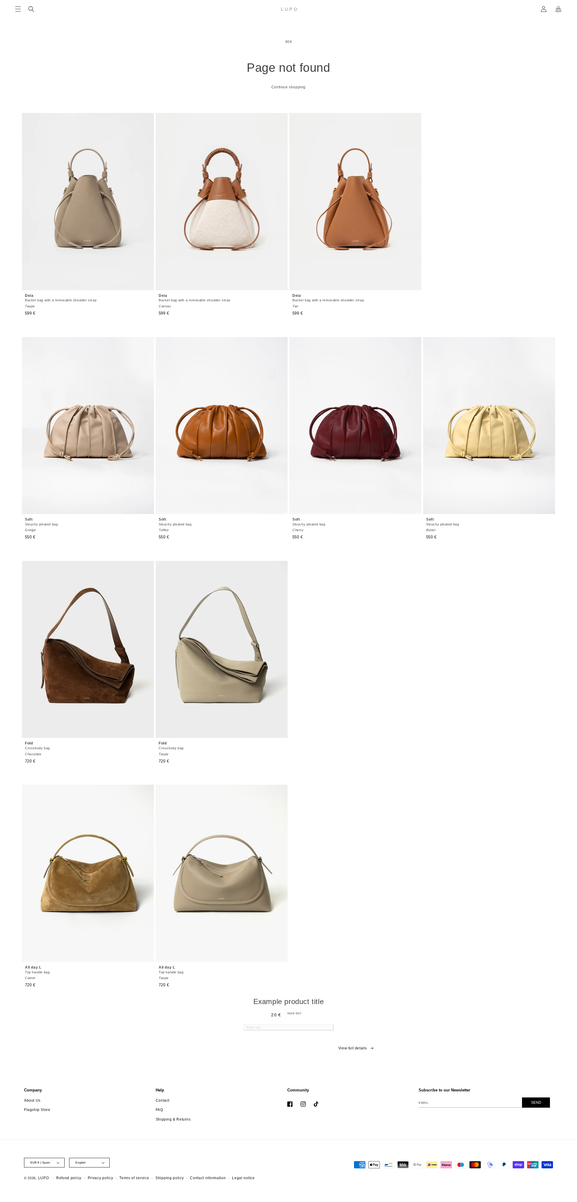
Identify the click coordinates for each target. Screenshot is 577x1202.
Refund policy (68, 1178)
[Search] (31, 9)
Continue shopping (288, 87)
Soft (41, 524)
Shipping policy (169, 1178)
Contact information (208, 1178)
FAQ (159, 1110)
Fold (37, 748)
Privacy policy (100, 1178)
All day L (37, 972)
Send (536, 1102)
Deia (60, 301)
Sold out (253, 1027)
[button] (18, 9)
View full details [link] (352, 1048)
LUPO (43, 1178)
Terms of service (134, 1178)
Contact (162, 1100)
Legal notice (243, 1178)
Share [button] (216, 1051)
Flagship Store (37, 1110)
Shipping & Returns (173, 1119)
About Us (32, 1100)
